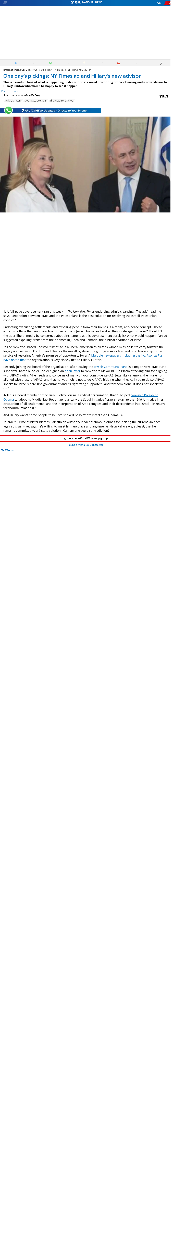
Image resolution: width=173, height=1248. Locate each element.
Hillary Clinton (13, 101)
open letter (72, 371)
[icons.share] (168, 3)
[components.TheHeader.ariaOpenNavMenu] (27, 3)
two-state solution (35, 101)
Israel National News (13, 70)
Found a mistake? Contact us (85, 445)
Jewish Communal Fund (111, 367)
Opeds (29, 70)
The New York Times (61, 101)
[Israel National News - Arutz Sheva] (86, 3)
